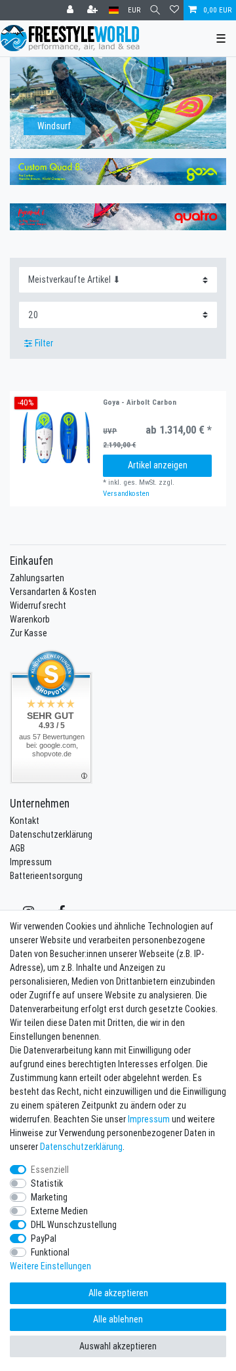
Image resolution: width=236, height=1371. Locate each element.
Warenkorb (30, 619)
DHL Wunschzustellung (74, 1225)
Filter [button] (44, 343)
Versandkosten (126, 493)
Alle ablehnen (118, 1319)
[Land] (113, 10)
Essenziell (50, 1170)
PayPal (43, 1238)
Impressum (31, 862)
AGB (17, 848)
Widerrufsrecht (38, 605)
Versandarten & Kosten (53, 592)
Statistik (47, 1183)
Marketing (49, 1197)
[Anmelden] (71, 10)
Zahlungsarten (37, 578)
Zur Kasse (28, 633)
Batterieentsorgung (46, 876)
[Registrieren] (94, 10)
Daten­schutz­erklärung (81, 1147)
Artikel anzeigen (157, 465)
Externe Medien (59, 1211)
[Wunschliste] (174, 10)
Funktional (50, 1252)
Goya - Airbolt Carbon (139, 402)
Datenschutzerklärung (51, 834)
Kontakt (24, 821)
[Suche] (155, 10)
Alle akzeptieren (118, 1293)
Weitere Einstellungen (50, 1266)
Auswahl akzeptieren (118, 1346)
